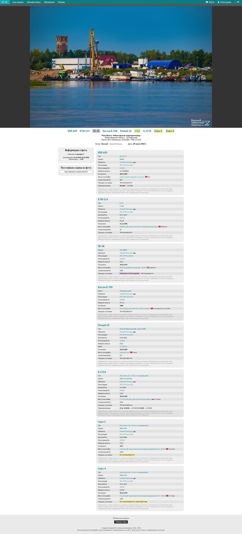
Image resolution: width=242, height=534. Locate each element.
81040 (122, 159)
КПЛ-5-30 (123, 156)
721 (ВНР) (123, 250)
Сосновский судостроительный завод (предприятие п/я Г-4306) (142, 449)
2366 (137, 131)
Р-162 (122, 206)
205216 (122, 218)
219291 (122, 168)
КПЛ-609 (72, 131)
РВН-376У (123, 428)
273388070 (123, 346)
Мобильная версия (121, 518)
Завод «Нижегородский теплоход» (132, 177)
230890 (122, 300)
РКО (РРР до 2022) (126, 165)
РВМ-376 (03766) (126, 379)
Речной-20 (126, 131)
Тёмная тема (121, 522)
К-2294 (147, 131)
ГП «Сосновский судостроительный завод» (135, 399)
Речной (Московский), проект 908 (133, 329)
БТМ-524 (85, 131)
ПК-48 (96, 131)
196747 (122, 487)
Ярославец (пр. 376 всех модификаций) (134, 376)
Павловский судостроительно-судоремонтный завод (138, 227)
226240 (122, 390)
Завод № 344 (124, 352)
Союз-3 (158, 131)
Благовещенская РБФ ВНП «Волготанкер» (135, 308)
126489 (122, 341)
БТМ (121, 203)
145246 (122, 259)
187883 (122, 440)
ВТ (3, 2)
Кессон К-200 (110, 131)
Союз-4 (170, 131)
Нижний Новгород (126, 162)
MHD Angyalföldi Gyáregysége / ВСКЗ (133, 267)
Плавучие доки (125, 291)
